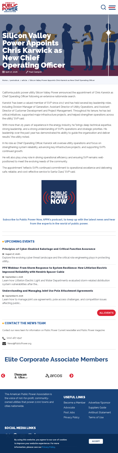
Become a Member (74, 402)
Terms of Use (96, 417)
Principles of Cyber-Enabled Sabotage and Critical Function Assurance (48, 248)
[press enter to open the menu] (112, 8)
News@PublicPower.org (19, 343)
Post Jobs (69, 412)
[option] (21, 376)
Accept (96, 441)
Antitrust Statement (99, 412)
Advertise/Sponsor (99, 402)
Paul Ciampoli (35, 72)
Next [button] (71, 375)
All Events (106, 312)
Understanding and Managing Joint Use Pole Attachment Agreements (47, 290)
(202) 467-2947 (14, 338)
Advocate (69, 407)
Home (5, 80)
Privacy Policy (71, 417)
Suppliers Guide (97, 407)
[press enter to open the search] (103, 7)
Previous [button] (3, 375)
